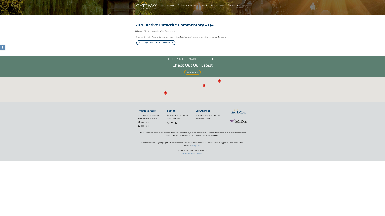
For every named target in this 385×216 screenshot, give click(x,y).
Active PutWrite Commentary (163, 31)
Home (163, 5)
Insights (205, 5)
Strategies (194, 5)
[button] (2, 47)
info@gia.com (195, 145)
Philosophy (182, 5)
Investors (213, 5)
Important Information (227, 5)
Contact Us (244, 5)
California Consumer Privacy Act (192, 153)
